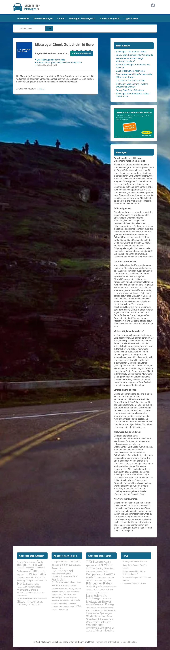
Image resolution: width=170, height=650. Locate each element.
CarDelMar (40, 568)
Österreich (63, 609)
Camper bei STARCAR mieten (130, 71)
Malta (54, 592)
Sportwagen (106, 613)
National (31, 593)
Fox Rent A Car (38, 577)
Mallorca (78, 589)
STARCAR (29, 601)
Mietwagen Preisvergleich (82, 18)
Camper (91, 574)
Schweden (65, 600)
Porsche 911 (101, 610)
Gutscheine (23, 18)
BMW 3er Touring (94, 568)
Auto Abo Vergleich (109, 18)
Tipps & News (131, 18)
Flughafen (107, 581)
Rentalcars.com (22, 595)
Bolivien (72, 565)
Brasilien (78, 565)
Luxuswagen (94, 598)
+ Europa (55, 562)
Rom (97, 613)
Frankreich (58, 579)
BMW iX (92, 571)
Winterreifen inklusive (98, 622)
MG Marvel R (107, 599)
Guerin (36, 580)
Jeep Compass (108, 586)
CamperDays (30, 568)
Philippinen (73, 597)
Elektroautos (101, 578)
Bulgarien (56, 568)
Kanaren (65, 585)
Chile (61, 568)
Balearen (55, 565)
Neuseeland (57, 594)
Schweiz (75, 600)
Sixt (20, 601)
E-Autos (100, 574)
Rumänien (55, 601)
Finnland (73, 576)
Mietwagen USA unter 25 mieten (131, 51)
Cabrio (105, 571)
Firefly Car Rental (23, 578)
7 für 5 (90, 561)
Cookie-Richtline (129, 642)
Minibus (89, 605)
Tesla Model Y (107, 619)
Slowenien (63, 603)
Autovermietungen (43, 18)
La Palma (73, 585)
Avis (40, 561)
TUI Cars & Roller (34, 605)
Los (49, 28)
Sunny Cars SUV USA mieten (130, 90)
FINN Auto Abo (35, 574)
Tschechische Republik (60, 607)
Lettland (55, 589)
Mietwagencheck (33, 587)
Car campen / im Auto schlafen (130, 80)
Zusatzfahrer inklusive (100, 630)
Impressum (100, 642)
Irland (73, 582)
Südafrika (72, 603)
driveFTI (26, 571)
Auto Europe (30, 562)
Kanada (56, 585)
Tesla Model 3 (93, 619)
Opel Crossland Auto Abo (105, 607)
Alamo (20, 562)
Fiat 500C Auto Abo (94, 581)
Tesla (109, 616)
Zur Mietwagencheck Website (51, 60)
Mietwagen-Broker (98, 601)
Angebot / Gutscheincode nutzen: (52, 53)
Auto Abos (103, 565)
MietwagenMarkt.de (27, 589)
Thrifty (24, 605)
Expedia (20, 575)
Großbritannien (60, 582)
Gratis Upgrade (94, 586)
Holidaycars (21, 587)
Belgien (64, 564)
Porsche (90, 610)
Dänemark (57, 576)
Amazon (99, 562)
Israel (79, 582)
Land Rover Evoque (101, 593)
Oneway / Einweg (103, 604)
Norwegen (57, 597)
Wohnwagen (107, 627)
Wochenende (95, 625)
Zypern (55, 610)
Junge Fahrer (106, 589)
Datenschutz (113, 642)
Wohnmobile (92, 627)
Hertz (21, 583)
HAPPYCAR (43, 580)
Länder (61, 18)
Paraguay (66, 597)
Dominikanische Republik (61, 574)
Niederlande (70, 594)
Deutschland (62, 571)
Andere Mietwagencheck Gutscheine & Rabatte (59, 62)
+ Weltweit (41, 89)
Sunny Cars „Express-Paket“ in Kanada (134, 55)
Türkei (72, 607)
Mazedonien (60, 592)
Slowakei (55, 604)
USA (78, 606)
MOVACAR (22, 593)
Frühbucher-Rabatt (99, 583)
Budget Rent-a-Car (30, 564)
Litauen (60, 589)
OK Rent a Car (39, 593)
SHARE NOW (42, 598)
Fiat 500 (110, 578)
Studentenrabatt (96, 616)
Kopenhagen (90, 593)
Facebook (153, 5)
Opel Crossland (91, 607)
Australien (75, 561)
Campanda (20, 568)
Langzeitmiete (96, 595)
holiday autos (32, 584)
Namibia (76, 592)
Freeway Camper (25, 580)
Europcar (38, 570)
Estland (65, 576)
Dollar (20, 571)
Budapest (99, 571)
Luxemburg (68, 588)
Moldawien (69, 592)
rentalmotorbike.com (27, 598)
